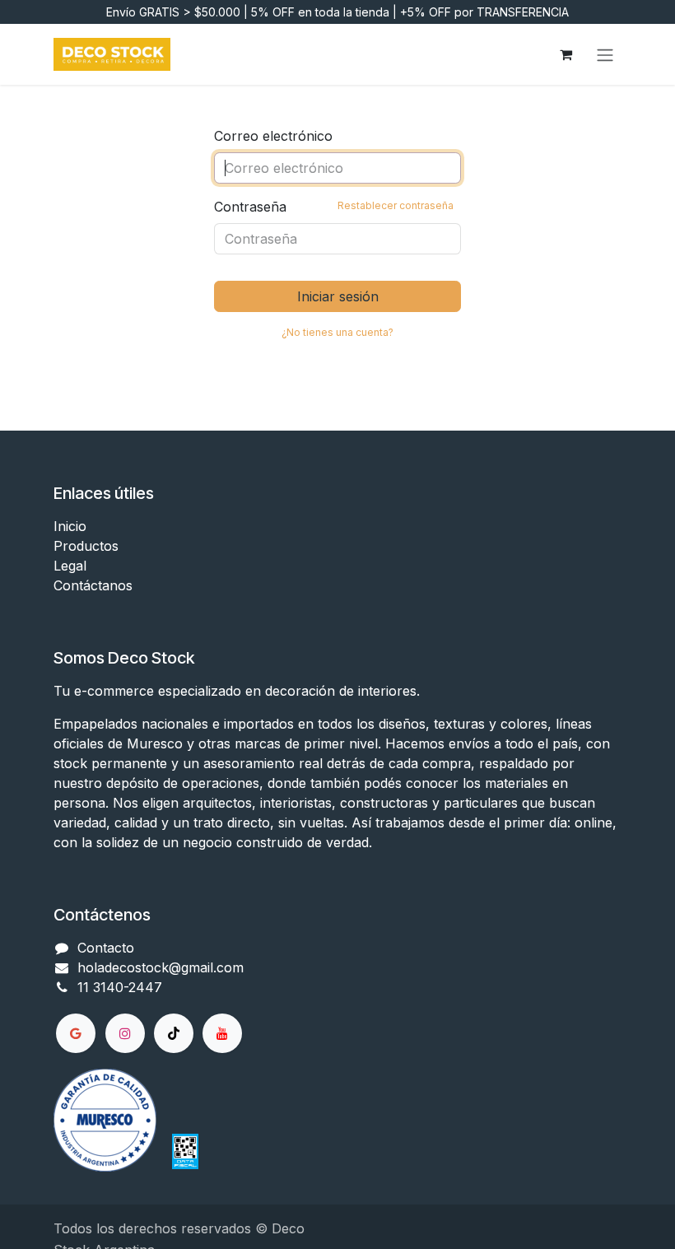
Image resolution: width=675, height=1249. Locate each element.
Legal (70, 565)
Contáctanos (93, 585)
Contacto (105, 947)
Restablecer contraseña (396, 205)
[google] (75, 1033)
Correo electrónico (273, 136)
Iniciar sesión (338, 296)
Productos (86, 546)
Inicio (70, 526)
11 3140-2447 (119, 987)
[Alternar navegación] (605, 54)
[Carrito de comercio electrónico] (565, 54)
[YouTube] (222, 1033)
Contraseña (334, 206)
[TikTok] (173, 1033)
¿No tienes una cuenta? (337, 332)
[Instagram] (125, 1033)
